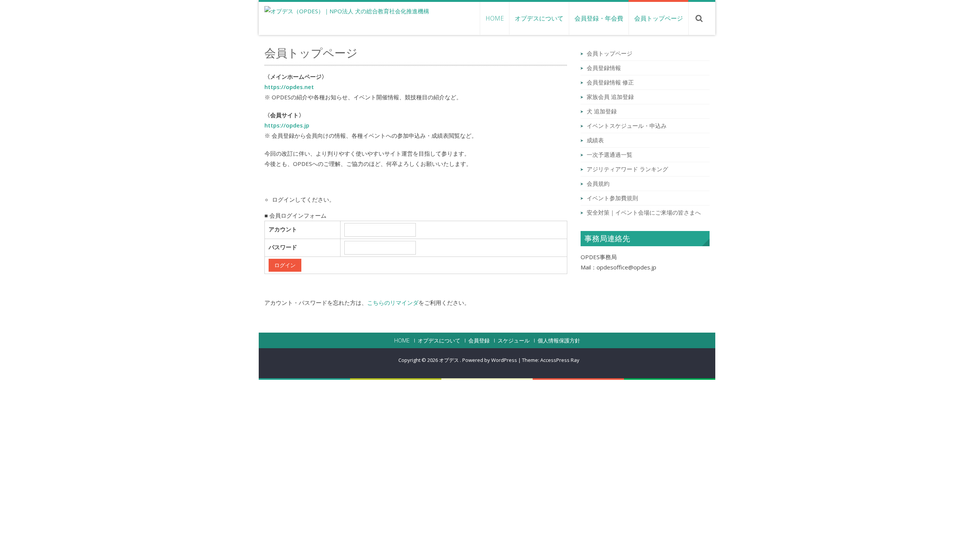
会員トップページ (658, 18)
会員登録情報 (604, 68)
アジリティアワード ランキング (627, 169)
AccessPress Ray (559, 360)
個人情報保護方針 (559, 340)
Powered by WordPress (489, 360)
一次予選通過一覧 (609, 154)
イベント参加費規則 (612, 198)
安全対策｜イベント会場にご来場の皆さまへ (644, 212)
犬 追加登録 (602, 111)
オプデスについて (539, 18)
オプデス (449, 360)
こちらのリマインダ (393, 302)
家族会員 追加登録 (610, 96)
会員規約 (598, 183)
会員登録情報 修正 (610, 82)
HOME (494, 18)
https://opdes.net (289, 87)
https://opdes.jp (286, 125)
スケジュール (514, 340)
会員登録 (479, 340)
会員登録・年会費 (599, 18)
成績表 (595, 140)
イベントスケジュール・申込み (627, 125)
